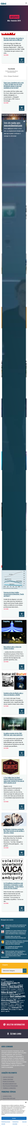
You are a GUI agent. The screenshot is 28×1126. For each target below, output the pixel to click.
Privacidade (14, 1002)
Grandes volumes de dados (10, 982)
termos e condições (9, 1088)
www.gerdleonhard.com (13, 125)
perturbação (14, 989)
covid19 (20, 985)
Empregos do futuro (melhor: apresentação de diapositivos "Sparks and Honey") (14, 594)
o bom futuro (7, 1096)
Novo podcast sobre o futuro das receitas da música (12, 647)
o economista (12, 1005)
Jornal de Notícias (5, 1002)
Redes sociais (5, 1003)
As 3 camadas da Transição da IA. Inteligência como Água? (14, 947)
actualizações (16, 1007)
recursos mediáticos (9, 1083)
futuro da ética (8, 992)
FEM (3, 1011)
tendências (3, 1007)
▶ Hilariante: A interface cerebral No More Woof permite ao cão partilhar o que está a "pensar (14, 831)
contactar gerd (8, 1077)
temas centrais (8, 1079)
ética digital (16, 986)
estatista (13, 1004)
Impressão (24, 1121)
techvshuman (4, 1005)
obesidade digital (5, 989)
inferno (3, 998)
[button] (26, 1102)
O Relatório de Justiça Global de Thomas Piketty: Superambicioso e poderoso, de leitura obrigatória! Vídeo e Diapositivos (15, 932)
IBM (7, 998)
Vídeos (20, 1009)
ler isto (22, 1002)
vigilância (18, 1004)
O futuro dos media (20, 992)
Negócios (6, 984)
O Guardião (20, 1005)
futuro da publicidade (19, 990)
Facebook (3, 990)
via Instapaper (6, 1009)
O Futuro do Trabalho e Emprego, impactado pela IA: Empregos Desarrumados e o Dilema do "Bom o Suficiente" (16, 942)
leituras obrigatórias (8, 1000)
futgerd (13, 990)
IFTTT (10, 998)
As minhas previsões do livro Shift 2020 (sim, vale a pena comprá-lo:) (13, 734)
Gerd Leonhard (17, 996)
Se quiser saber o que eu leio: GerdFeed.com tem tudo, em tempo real (15, 937)
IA (2, 981)
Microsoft (15, 998)
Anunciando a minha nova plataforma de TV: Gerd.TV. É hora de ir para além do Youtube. (15, 926)
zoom (7, 1011)
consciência (14, 985)
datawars (5, 987)
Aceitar (14, 1118)
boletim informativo (21, 1000)
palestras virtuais (9, 1098)
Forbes (8, 990)
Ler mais (6, 55)
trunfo (9, 1007)
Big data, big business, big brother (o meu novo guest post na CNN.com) (14, 39)
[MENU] (26, 3)
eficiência (21, 989)
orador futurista (5, 996)
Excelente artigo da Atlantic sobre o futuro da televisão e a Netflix (13, 694)
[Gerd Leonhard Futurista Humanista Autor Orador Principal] (3, 3)
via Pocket (14, 1009)
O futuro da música (5, 994)
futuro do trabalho (15, 994)
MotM (19, 998)
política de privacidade (10, 1086)
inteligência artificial (9, 981)
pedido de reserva (8, 1081)
